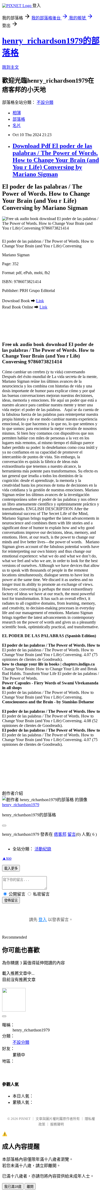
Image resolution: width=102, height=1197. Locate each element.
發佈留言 (11, 900)
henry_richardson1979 (20, 804)
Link (40, 301)
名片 (17, 125)
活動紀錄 (43, 849)
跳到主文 (10, 67)
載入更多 (11, 868)
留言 (71, 834)
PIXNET (25, 1119)
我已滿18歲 (12, 1187)
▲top (7, 858)
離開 (30, 1187)
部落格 (19, 119)
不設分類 (45, 102)
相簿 (17, 113)
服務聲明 (57, 1124)
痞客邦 (60, 834)
